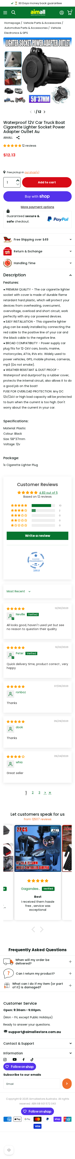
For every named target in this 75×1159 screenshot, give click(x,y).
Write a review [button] (37, 535)
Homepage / (13, 23)
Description (14, 275)
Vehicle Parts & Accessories (42, 23)
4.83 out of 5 (48, 493)
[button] (44, 112)
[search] (13, 12)
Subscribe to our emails (22, 1075)
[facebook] (23, 1059)
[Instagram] (4, 1059)
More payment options (37, 207)
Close (37, 1043)
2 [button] (33, 792)
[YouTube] (14, 1059)
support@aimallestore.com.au (34, 1032)
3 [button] (39, 792)
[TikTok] (32, 1059)
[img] (16, 609)
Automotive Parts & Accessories (26, 28)
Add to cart (47, 182)
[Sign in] (61, 13)
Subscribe (67, 1083)
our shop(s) (32, 172)
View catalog (5, 12)
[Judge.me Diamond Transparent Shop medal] (36, 560)
